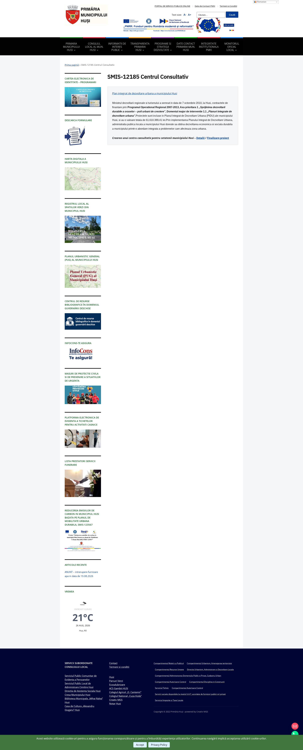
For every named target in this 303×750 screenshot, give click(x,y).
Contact (113, 663)
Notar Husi (115, 703)
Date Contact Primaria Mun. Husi (185, 47)
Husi (111, 677)
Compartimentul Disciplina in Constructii (207, 681)
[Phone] (294, 734)
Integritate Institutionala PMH (209, 47)
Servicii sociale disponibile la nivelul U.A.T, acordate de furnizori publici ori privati (190, 694)
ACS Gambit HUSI (118, 688)
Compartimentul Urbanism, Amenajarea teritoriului (209, 663)
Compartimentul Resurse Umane (169, 669)
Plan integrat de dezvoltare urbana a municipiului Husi (144, 93)
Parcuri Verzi (116, 680)
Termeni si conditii (119, 666)
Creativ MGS (115, 699)
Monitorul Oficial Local (231, 47)
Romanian (261, 2)
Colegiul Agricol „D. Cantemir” (125, 692)
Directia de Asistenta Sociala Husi (83, 690)
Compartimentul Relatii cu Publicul (169, 663)
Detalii (200, 138)
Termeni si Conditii (228, 6)
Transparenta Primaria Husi (140, 47)
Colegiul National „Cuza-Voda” (125, 696)
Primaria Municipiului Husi (71, 47)
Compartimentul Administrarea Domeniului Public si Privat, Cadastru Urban (188, 675)
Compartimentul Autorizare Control (170, 681)
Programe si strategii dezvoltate (162, 47)
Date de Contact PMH (205, 6)
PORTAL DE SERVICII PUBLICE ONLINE (172, 6)
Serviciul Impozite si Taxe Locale (169, 700)
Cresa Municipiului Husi (77, 694)
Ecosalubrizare (117, 684)
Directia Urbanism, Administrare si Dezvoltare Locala (210, 669)
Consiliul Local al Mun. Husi (94, 47)
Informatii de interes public (117, 47)
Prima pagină (72, 64)
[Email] (294, 726)
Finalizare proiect (218, 138)
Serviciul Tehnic (162, 688)
